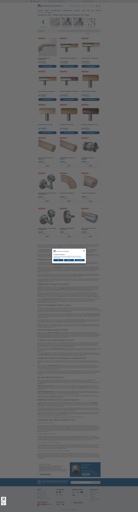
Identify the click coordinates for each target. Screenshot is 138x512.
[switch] (4, 504)
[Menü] (5, 497)
